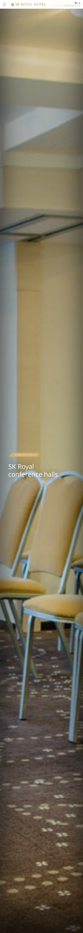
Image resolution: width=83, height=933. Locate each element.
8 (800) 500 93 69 (72, 5)
